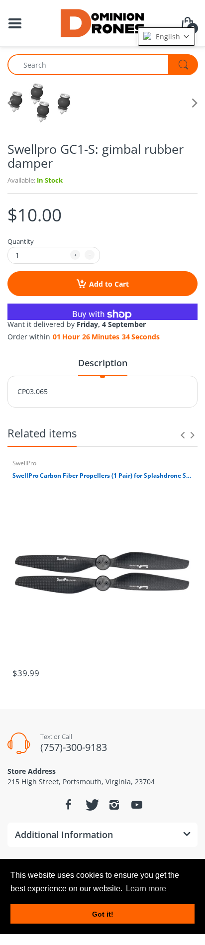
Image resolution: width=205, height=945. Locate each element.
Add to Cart (109, 284)
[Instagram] (113, 805)
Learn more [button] (146, 888)
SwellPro (24, 463)
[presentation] (183, 434)
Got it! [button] (102, 914)
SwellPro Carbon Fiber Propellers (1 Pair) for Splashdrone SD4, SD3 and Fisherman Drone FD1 (102, 476)
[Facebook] (68, 805)
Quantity (20, 241)
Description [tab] (102, 363)
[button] (166, 36)
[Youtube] (136, 805)
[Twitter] (91, 805)
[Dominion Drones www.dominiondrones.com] (102, 22)
